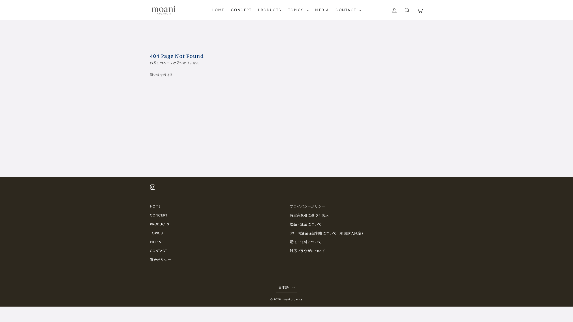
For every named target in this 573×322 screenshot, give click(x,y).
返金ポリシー (160, 260)
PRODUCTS (269, 10)
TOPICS (297, 10)
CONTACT (347, 10)
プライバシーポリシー (307, 206)
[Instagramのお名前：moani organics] (152, 187)
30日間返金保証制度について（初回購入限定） (327, 233)
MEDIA (322, 10)
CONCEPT (241, 10)
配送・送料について (306, 242)
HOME (218, 10)
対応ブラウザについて (307, 251)
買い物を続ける (161, 75)
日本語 (283, 288)
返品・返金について (306, 224)
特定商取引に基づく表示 (309, 215)
